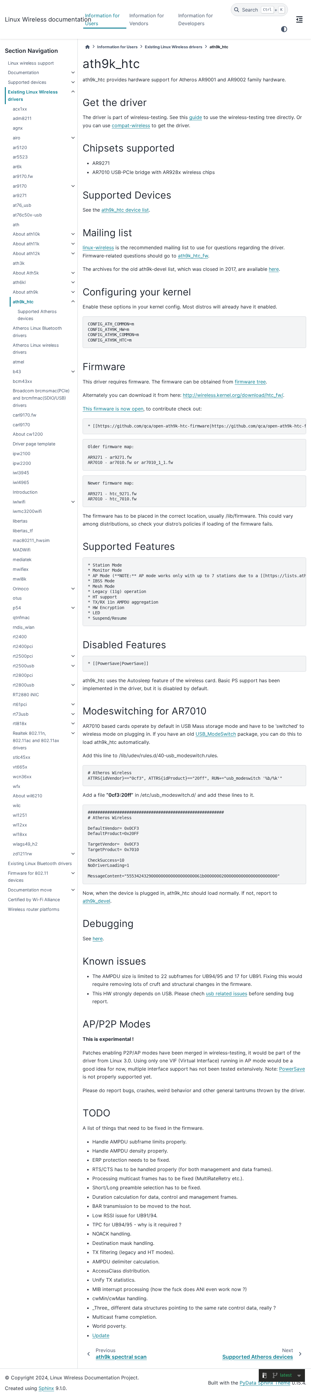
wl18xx (20, 834)
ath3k (19, 263)
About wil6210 (27, 795)
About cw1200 (28, 434)
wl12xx (20, 824)
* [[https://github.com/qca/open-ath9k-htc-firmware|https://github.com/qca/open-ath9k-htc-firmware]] (197, 426)
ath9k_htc (23, 301)
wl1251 (20, 815)
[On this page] (299, 19)
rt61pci (20, 704)
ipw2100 (21, 453)
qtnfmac (21, 617)
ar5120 (20, 147)
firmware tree (250, 382)
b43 (17, 371)
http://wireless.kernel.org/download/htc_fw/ (233, 395)
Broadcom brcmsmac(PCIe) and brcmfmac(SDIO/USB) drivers (41, 398)
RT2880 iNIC (26, 694)
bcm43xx (22, 381)
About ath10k (26, 234)
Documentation (23, 72)
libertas (20, 520)
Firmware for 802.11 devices (28, 877)
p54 (17, 607)
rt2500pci (23, 656)
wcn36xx (22, 776)
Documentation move (30, 889)
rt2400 (20, 636)
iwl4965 (21, 482)
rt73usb (21, 714)
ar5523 (20, 156)
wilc (17, 805)
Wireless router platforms (34, 909)
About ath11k (26, 243)
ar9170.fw (23, 176)
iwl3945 (21, 472)
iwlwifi (19, 501)
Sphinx (46, 1388)
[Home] (87, 47)
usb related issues (226, 993)
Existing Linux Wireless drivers (33, 95)
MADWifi (21, 549)
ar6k (17, 166)
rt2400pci (23, 646)
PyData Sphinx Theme (265, 1383)
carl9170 (21, 424)
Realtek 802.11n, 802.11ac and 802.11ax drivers (36, 740)
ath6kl (19, 282)
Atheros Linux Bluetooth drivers (37, 331)
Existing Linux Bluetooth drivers (40, 863)
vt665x (20, 766)
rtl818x (20, 723)
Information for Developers (195, 19)
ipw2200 (22, 463)
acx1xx (20, 108)
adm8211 (22, 118)
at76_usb (22, 205)
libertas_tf (23, 530)
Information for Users (102, 19)
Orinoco (21, 588)
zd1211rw (22, 853)
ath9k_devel (96, 901)
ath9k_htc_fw (193, 256)
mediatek (22, 559)
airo (16, 137)
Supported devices (27, 82)
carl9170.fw (24, 414)
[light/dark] (284, 29)
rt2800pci (23, 675)
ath (16, 224)
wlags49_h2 (25, 844)
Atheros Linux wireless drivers (36, 348)
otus (17, 598)
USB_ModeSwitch (216, 734)
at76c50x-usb (27, 214)
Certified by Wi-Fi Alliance (34, 899)
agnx (18, 128)
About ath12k (26, 253)
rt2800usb (23, 684)
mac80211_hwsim (31, 540)
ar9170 (20, 186)
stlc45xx (21, 757)
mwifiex (21, 569)
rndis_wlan (23, 627)
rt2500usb (23, 665)
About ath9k (25, 292)
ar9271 (20, 195)
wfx (16, 786)
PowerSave (292, 1069)
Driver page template (34, 443)
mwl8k (19, 578)
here (274, 269)
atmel (18, 361)
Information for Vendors (146, 19)
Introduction (25, 492)
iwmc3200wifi (27, 511)
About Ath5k (26, 272)
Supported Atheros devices (37, 315)
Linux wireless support (31, 63)
